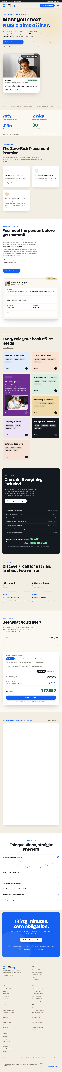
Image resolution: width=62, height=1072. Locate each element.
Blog (33, 1009)
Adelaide (33, 1059)
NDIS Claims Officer (12, 664)
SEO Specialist (35, 981)
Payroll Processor (36, 978)
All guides (34, 1031)
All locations (46, 1059)
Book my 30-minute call (47, 5)
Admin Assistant (39, 664)
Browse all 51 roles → (8, 349)
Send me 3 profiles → (11, 272)
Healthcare (5, 1019)
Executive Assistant (21, 660)
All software (5, 1002)
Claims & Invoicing (36, 1002)
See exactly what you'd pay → (15, 502)
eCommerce (6, 1021)
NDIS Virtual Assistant (37, 990)
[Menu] (57, 5)
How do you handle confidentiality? (31, 890)
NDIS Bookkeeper (36, 993)
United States (54, 1059)
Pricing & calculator (7, 1050)
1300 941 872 (4, 1)
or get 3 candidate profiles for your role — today (38, 42)
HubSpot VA (6, 995)
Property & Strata (7, 1024)
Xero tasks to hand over (38, 1016)
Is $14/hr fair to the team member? (31, 896)
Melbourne (22, 1059)
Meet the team (6, 1043)
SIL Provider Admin (37, 1000)
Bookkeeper (10, 660)
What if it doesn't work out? (31, 874)
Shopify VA (5, 1000)
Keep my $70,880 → (31, 699)
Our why (5, 1040)
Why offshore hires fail (37, 1014)
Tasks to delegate (36, 1021)
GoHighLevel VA (7, 990)
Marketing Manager (34, 660)
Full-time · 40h (41, 673)
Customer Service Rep (37, 976)
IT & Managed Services (8, 1026)
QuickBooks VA (6, 997)
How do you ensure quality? (31, 885)
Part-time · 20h (50, 673)
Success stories (6, 1045)
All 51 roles (34, 983)
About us (5, 1038)
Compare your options (37, 1029)
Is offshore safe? (36, 1026)
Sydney (16, 1059)
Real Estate (5, 1009)
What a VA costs (36, 1019)
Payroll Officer (25, 668)
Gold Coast (39, 1059)
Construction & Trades (8, 1014)
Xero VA (5, 993)
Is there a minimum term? (31, 879)
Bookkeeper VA (36, 971)
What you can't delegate (38, 1012)
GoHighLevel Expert (37, 668)
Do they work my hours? (31, 902)
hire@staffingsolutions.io (15, 1)
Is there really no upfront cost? (31, 859)
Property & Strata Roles (8, 1012)
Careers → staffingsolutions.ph (52, 1067)
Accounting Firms (7, 1016)
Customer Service (47, 660)
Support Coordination (37, 997)
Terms (41, 1068)
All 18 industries (6, 1029)
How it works (6, 1048)
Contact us (5, 1053)
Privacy (41, 1065)
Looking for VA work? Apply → (53, 1)
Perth (27, 1059)
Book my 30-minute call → (13, 42)
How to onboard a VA (37, 1024)
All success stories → (53, 722)
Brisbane (11, 1059)
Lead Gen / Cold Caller (25, 664)
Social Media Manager (12, 668)
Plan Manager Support (37, 995)
